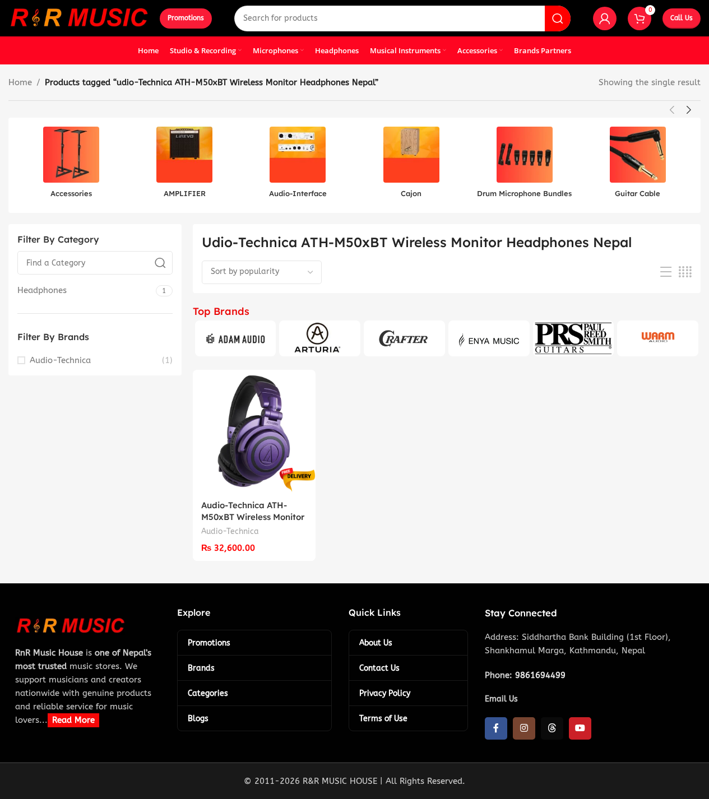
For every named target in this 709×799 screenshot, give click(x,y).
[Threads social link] (552, 728)
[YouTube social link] (580, 728)
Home (20, 82)
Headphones (42, 290)
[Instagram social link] (524, 728)
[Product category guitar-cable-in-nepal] (638, 165)
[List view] (665, 272)
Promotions (186, 18)
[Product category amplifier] (184, 165)
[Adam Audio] (235, 338)
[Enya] (489, 338)
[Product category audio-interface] (297, 165)
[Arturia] (319, 338)
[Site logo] (78, 17)
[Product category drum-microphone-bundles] (524, 165)
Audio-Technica (60, 360)
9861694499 (540, 675)
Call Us (681, 18)
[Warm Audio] (657, 338)
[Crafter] (404, 338)
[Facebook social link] (496, 728)
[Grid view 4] (685, 272)
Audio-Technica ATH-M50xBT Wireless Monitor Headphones (252, 517)
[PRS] (573, 338)
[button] (672, 109)
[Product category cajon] (411, 165)
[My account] (604, 18)
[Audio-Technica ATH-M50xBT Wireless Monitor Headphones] (254, 431)
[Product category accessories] (71, 165)
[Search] (558, 18)
